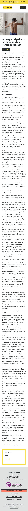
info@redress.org (15, 476)
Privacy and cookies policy (14, 496)
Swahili (11, 1)
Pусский (21, 1)
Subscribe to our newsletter (14, 490)
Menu (22, 7)
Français (14, 1)
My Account (11, 2)
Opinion (7, 459)
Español (17, 1)
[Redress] (7, 7)
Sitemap (19, 499)
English (8, 1)
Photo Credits (14, 494)
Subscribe (17, 2)
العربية (24, 1)
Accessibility (10, 499)
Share (7, 49)
